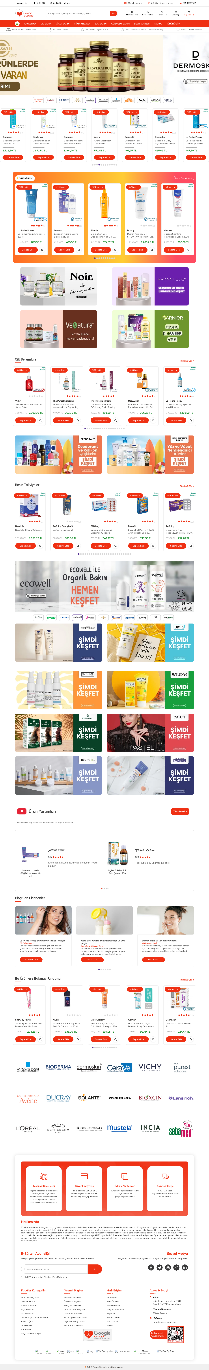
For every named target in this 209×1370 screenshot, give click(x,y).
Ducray (130, 230)
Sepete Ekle (13, 157)
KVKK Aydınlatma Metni (75, 1317)
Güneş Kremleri (82, 23)
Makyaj (158, 23)
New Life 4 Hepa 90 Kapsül (28, 530)
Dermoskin (99, 137)
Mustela (168, 230)
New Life (19, 526)
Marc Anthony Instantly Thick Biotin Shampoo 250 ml (104, 1025)
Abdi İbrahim (192, 137)
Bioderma (7, 137)
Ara (113, 13)
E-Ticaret (95, 1367)
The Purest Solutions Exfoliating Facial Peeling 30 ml (103, 406)
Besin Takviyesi (142, 23)
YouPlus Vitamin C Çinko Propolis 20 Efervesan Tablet (195, 142)
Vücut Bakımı (62, 23)
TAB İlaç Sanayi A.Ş (63, 526)
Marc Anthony (97, 1020)
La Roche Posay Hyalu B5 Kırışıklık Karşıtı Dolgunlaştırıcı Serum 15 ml (179, 406)
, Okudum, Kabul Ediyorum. (46, 1277)
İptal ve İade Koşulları (75, 1309)
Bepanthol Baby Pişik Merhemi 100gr (134, 142)
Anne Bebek (30, 23)
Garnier (132, 1020)
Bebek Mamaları (29, 1305)
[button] (92, 165)
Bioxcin (94, 230)
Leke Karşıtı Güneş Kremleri (34, 1317)
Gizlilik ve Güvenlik (73, 1313)
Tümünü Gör (173, 23)
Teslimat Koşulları (72, 1297)
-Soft (88, 1367)
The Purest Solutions (63, 400)
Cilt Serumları (27, 1313)
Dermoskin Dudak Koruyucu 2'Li (179, 1025)
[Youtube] (168, 1267)
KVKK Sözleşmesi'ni (34, 1277)
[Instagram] (176, 1267)
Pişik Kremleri (27, 1309)
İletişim (110, 1325)
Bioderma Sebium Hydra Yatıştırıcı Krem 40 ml (11, 142)
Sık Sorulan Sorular (73, 1325)
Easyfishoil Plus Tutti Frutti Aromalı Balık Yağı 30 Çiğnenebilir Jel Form (141, 531)
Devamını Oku (31, 959)
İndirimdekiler (113, 1305)
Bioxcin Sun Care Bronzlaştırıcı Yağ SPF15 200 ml (103, 235)
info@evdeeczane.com (162, 3)
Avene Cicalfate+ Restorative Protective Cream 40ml (72, 142)
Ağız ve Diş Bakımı (120, 23)
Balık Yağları (27, 1321)
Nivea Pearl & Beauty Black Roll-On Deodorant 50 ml (66, 1025)
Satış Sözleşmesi (72, 1305)
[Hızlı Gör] (42, 250)
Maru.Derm (133, 400)
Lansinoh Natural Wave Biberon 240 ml (66, 235)
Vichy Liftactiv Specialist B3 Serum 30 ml (28, 406)
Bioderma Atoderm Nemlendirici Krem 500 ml (42, 142)
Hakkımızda (21, 3)
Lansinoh (58, 230)
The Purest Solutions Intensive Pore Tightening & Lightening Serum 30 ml (66, 406)
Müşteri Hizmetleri (115, 1309)
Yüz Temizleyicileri (30, 1297)
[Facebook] (151, 1267)
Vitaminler (26, 1329)
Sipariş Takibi (113, 1317)
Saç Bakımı (100, 23)
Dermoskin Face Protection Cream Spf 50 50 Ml (103, 142)
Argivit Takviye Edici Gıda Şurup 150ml (117, 872)
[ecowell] (104, 586)
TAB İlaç (95, 526)
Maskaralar (26, 1325)
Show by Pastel (23, 1020)
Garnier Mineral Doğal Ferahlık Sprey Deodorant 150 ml (141, 1025)
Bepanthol (130, 137)
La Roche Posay (163, 137)
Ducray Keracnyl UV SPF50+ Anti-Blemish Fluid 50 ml (140, 235)
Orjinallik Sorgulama (60, 3)
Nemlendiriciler (28, 1301)
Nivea (56, 1020)
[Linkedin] (185, 1267)
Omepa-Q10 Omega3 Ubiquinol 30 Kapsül (101, 531)
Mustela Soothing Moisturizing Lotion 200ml (176, 235)
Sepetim (111, 1313)
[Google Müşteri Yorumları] (97, 1340)
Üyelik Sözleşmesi (73, 1301)
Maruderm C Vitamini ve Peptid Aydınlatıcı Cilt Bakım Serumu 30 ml (142, 406)
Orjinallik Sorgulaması (75, 1321)
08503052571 (189, 3)
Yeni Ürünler (113, 1301)
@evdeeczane (135, 3)
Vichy (18, 400)
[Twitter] (160, 1267)
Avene (67, 137)
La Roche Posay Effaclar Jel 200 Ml (31, 235)
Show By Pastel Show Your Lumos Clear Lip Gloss (29, 1025)
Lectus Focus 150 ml (63, 530)
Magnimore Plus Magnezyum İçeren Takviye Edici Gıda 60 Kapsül (179, 531)
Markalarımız (113, 1321)
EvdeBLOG (39, 3)
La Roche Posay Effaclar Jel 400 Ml (164, 142)
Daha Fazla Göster (183, 178)
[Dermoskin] (104, 65)
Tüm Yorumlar (180, 811)
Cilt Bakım (46, 23)
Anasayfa (112, 1297)
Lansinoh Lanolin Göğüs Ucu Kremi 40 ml (30, 873)
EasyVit (132, 526)
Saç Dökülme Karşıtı (31, 1333)
